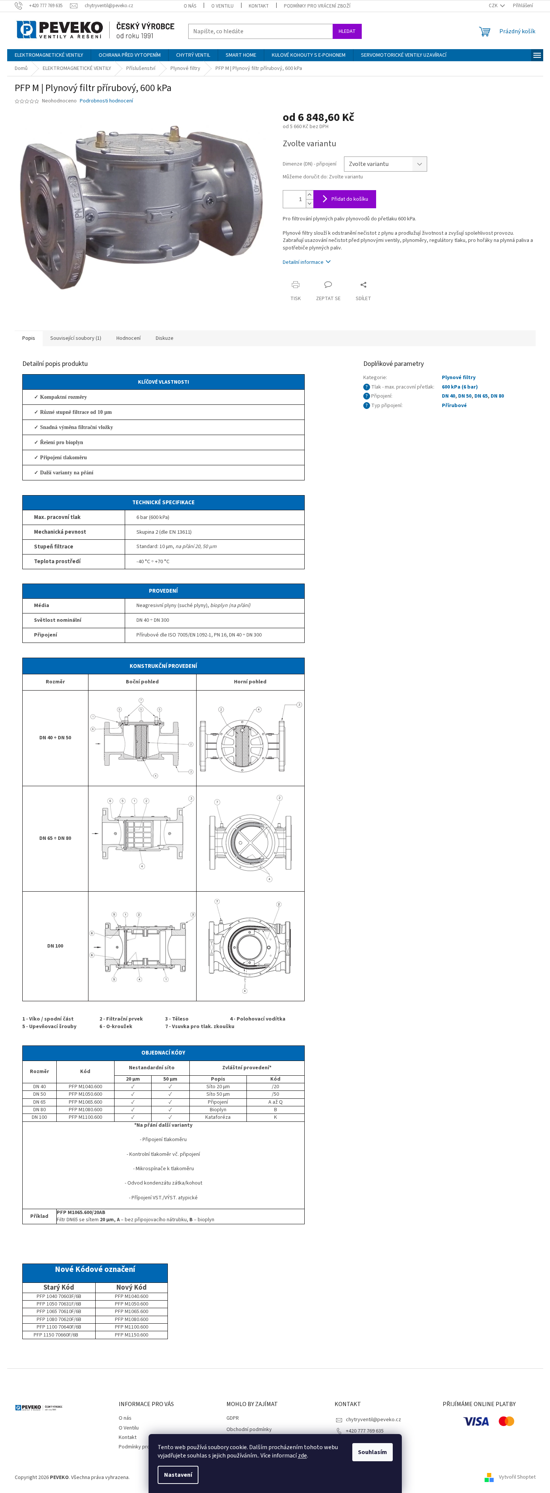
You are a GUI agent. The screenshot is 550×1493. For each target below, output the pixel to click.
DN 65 (481, 396)
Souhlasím (372, 1452)
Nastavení (178, 1475)
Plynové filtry (459, 377)
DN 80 (497, 396)
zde (302, 1455)
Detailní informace (303, 262)
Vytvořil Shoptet (517, 1477)
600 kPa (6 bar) (460, 387)
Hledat (347, 31)
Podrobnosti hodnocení (106, 101)
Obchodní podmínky (249, 1429)
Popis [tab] (28, 338)
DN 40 (448, 396)
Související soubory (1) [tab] (75, 338)
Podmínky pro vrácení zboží (317, 6)
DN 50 (464, 396)
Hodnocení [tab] (128, 338)
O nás (190, 6)
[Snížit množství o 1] (309, 203)
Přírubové (454, 405)
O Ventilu (222, 6)
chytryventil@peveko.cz (373, 1419)
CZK (494, 5)
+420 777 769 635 (365, 1431)
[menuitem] (49, 55)
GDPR (232, 1418)
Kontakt (259, 6)
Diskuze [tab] (165, 338)
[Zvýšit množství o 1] (309, 194)
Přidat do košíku (350, 199)
